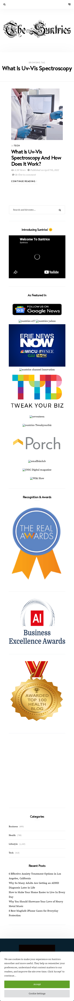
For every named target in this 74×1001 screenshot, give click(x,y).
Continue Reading (23, 181)
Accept (37, 984)
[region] (37, 976)
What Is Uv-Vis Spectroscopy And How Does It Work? (36, 157)
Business (13, 826)
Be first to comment (25, 174)
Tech (17, 145)
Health (12, 835)
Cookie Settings (37, 993)
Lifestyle (13, 844)
